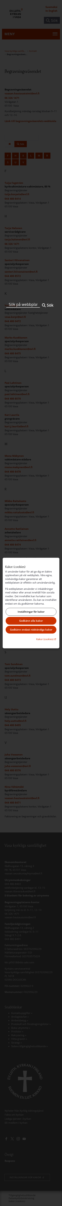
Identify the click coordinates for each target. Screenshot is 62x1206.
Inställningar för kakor (31, 611)
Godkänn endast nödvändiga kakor (31, 629)
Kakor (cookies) (46, 639)
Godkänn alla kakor (31, 620)
